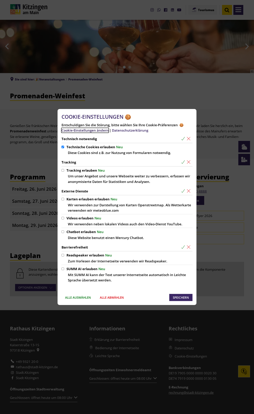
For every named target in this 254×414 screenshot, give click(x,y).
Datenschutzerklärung (130, 130)
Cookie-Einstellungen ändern (85, 130)
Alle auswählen (78, 297)
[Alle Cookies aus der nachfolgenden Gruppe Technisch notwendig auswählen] (183, 138)
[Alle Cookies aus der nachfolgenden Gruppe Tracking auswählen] (183, 162)
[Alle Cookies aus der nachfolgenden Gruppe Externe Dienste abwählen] (189, 191)
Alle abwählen (112, 297)
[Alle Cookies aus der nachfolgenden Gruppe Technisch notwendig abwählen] (189, 138)
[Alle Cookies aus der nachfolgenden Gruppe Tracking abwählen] (189, 162)
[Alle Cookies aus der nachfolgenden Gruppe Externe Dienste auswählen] (183, 191)
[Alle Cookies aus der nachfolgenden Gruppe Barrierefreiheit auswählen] (183, 247)
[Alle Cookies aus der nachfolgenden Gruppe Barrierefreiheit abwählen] (189, 247)
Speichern (181, 297)
